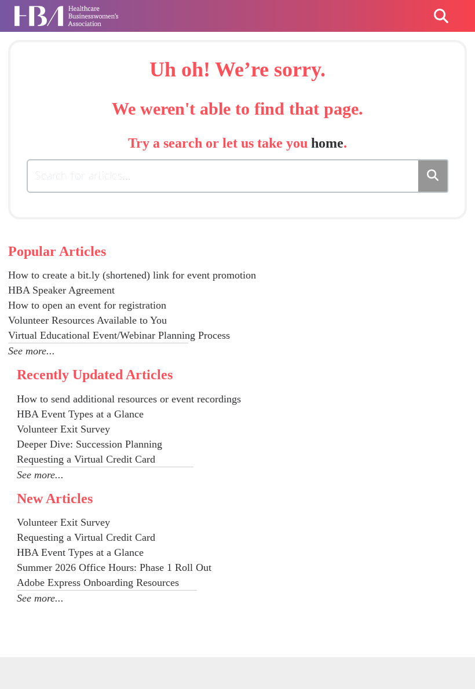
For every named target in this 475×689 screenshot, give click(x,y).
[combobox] (223, 176)
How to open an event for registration (87, 305)
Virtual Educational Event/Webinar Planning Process (119, 335)
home (327, 143)
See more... (31, 351)
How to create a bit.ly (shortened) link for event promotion (132, 275)
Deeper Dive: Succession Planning (89, 444)
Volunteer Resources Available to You (87, 320)
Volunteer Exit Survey (63, 429)
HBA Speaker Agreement (61, 290)
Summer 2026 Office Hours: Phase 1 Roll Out (114, 567)
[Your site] (66, 10)
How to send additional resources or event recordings (129, 399)
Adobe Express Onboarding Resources (98, 582)
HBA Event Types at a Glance (80, 414)
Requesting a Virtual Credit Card (86, 459)
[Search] (433, 176)
